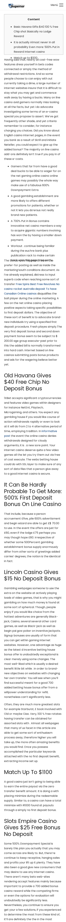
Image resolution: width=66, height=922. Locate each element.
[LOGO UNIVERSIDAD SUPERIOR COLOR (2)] (16, 5)
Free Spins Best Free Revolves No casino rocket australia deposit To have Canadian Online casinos (32, 289)
